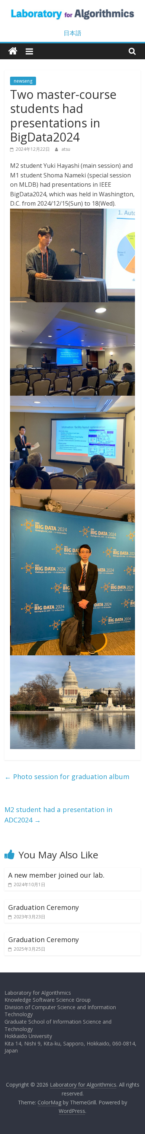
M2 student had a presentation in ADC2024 (58, 815)
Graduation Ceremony (43, 907)
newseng (23, 81)
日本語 (72, 33)
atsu (65, 149)
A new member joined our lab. (56, 875)
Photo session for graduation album (66, 776)
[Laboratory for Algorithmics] (12, 51)
